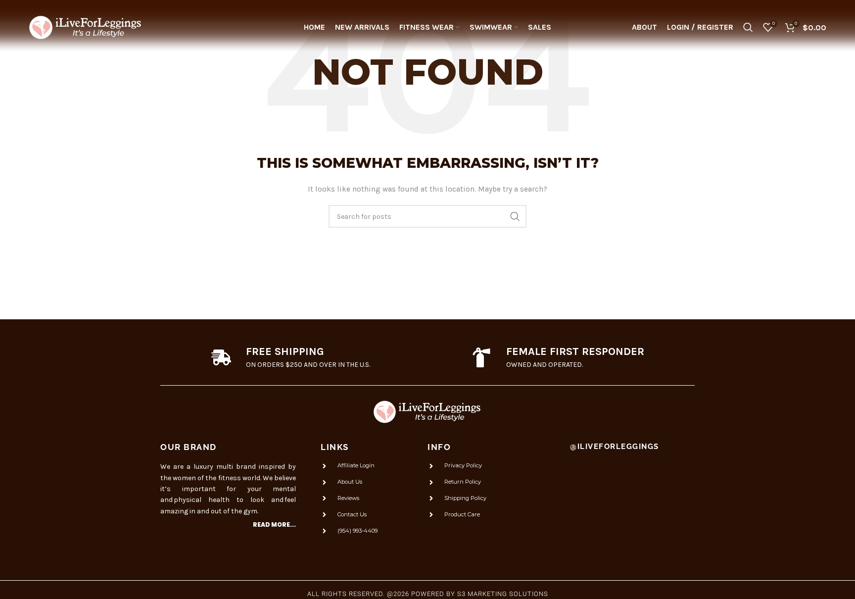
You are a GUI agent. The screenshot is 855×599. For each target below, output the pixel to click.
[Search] (748, 27)
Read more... (274, 524)
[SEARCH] (515, 216)
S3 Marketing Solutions (502, 594)
